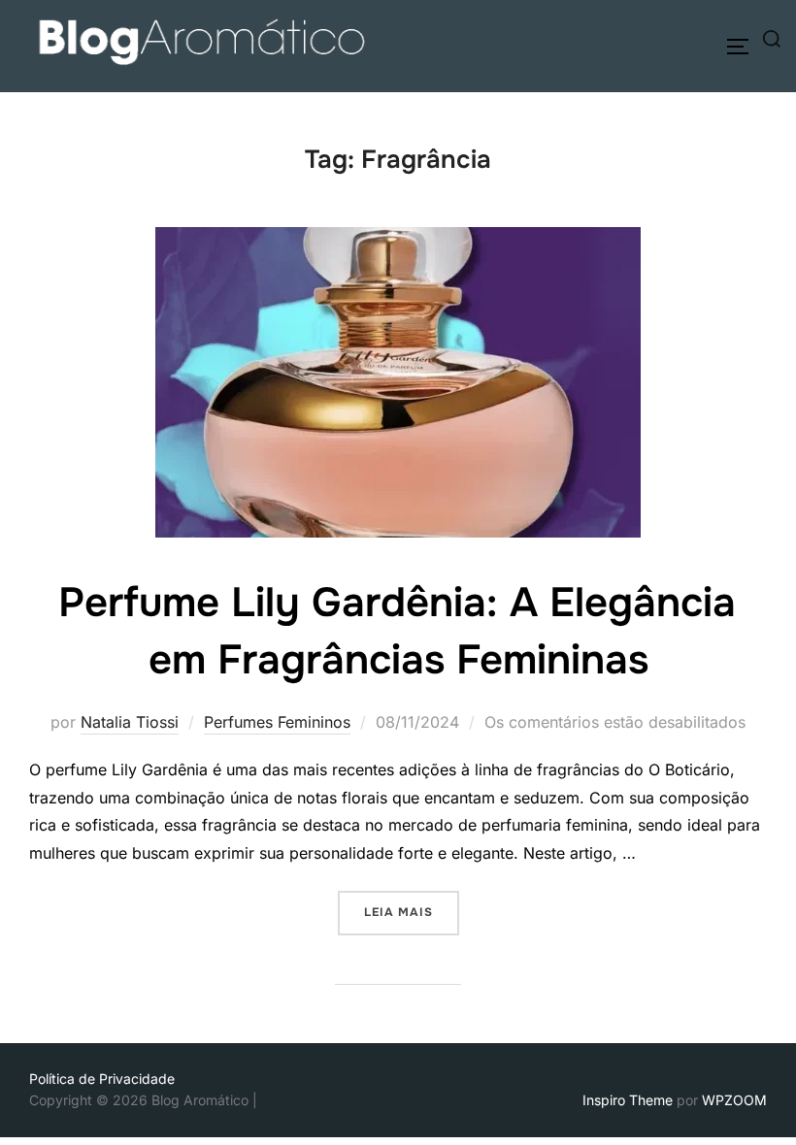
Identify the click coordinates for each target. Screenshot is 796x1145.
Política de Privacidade (102, 1078)
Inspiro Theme (627, 1100)
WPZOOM (734, 1100)
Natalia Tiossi (130, 722)
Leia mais (411, 911)
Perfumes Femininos (277, 722)
